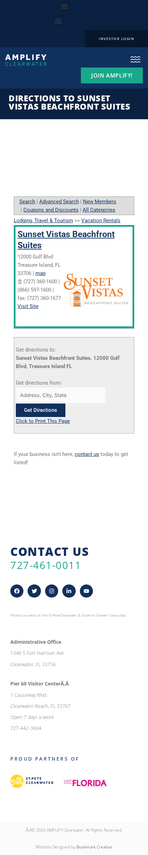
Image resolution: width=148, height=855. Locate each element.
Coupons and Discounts (50, 210)
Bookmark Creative (94, 847)
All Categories (99, 210)
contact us (87, 454)
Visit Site (28, 306)
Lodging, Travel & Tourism (43, 220)
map (40, 273)
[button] (64, 6)
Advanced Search (59, 202)
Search (27, 202)
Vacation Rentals (100, 220)
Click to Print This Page (43, 421)
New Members (99, 202)
